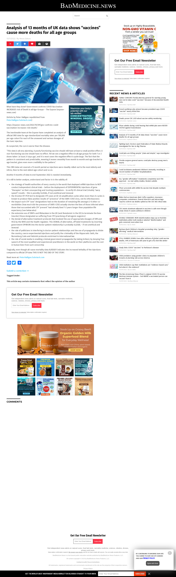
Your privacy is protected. (18, 312)
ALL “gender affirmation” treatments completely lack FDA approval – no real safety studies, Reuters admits (141, 180)
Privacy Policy (88, 568)
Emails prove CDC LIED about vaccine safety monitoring (140, 118)
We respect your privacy (75, 552)
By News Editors (132, 139)
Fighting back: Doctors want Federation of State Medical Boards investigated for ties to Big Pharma (143, 145)
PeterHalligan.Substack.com (19, 120)
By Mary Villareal (133, 234)
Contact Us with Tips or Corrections (88, 562)
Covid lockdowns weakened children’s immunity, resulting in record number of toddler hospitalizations (142, 171)
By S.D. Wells (131, 225)
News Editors (25, 39)
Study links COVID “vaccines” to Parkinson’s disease (139, 248)
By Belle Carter (132, 121)
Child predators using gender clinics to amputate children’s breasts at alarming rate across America (142, 257)
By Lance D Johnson (134, 260)
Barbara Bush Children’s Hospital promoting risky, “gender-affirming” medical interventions (142, 230)
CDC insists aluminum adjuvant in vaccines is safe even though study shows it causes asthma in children (142, 210)
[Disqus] (56, 435)
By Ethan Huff (131, 105)
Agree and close (152, 563)
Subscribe (140, 574)
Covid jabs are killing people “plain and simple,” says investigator (144, 153)
